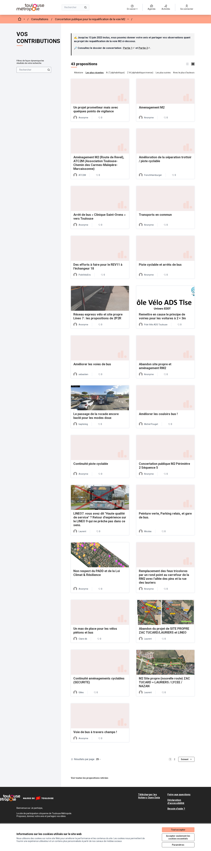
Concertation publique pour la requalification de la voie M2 (90, 19)
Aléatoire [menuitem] (78, 72)
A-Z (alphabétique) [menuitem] (115, 72)
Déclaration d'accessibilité (175, 802)
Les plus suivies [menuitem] (163, 72)
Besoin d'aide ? (176, 808)
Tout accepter (178, 829)
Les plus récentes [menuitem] (95, 72)
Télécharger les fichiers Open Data (149, 796)
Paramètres (178, 845)
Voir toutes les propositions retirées (89, 778)
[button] (187, 64)
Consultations (39, 19)
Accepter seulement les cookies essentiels (178, 837)
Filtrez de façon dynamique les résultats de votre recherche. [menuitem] (30, 61)
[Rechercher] (85, 7)
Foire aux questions (178, 794)
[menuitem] (34, 70)
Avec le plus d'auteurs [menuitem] (183, 72)
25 (97, 759)
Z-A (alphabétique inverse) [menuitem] (140, 72)
